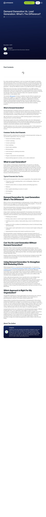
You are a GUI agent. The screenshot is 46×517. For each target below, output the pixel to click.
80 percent (12, 96)
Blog (5, 53)
